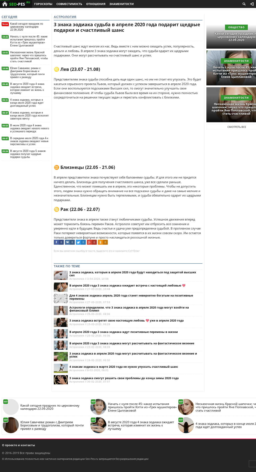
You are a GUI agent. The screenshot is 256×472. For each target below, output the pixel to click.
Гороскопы (43, 4)
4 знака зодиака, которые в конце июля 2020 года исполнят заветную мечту (29, 115)
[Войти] (252, 4)
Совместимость (69, 4)
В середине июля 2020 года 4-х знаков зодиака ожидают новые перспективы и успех (29, 141)
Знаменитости (121, 4)
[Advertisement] (128, 128)
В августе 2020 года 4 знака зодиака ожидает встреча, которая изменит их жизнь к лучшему (27, 88)
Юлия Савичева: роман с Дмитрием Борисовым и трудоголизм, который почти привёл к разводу (27, 73)
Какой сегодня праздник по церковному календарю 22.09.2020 (26, 26)
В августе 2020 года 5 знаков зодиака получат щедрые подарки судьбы (28, 153)
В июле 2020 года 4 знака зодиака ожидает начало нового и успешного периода (29, 128)
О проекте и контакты (18, 445)
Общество (236, 27)
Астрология (65, 17)
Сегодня (9, 17)
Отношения (95, 4)
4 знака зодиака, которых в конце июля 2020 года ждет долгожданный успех (27, 102)
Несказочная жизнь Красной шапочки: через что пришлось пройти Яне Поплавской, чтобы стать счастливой (29, 57)
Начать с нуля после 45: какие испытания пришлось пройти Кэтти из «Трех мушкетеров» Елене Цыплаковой (28, 41)
